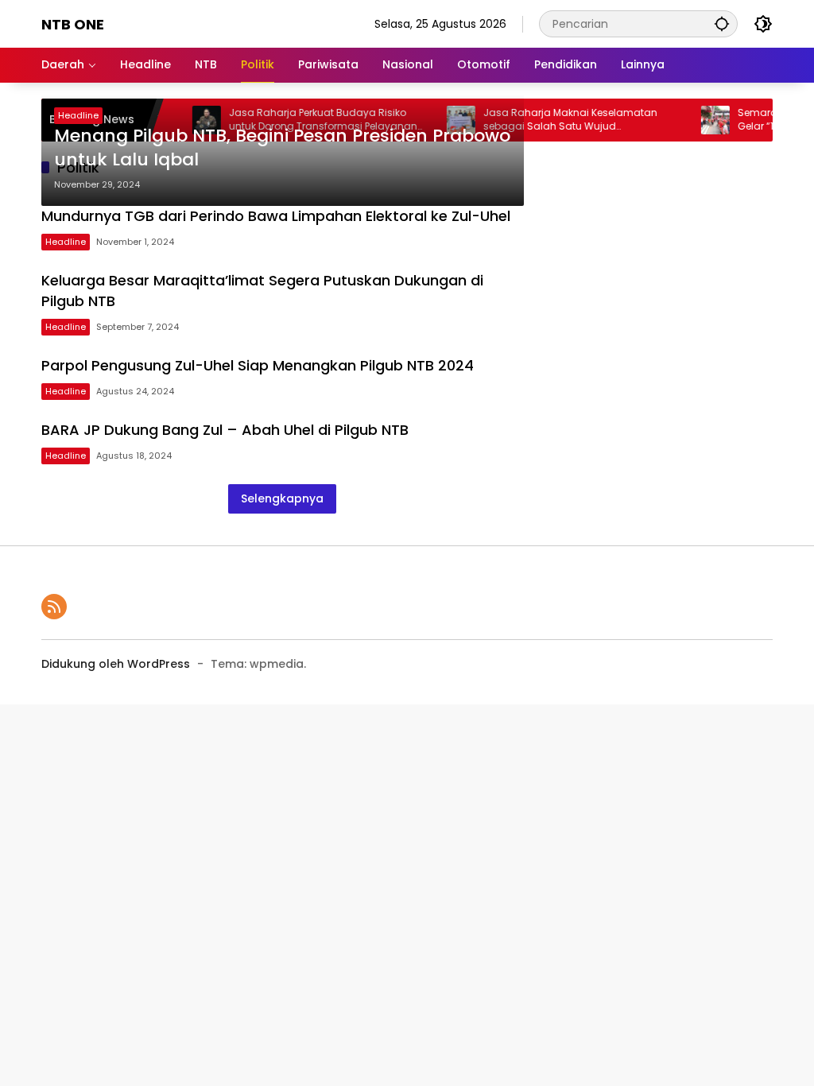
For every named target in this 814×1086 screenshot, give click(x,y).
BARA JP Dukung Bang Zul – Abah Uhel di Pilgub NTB (225, 430)
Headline (78, 115)
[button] (722, 23)
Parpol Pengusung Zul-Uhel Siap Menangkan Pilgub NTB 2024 (257, 365)
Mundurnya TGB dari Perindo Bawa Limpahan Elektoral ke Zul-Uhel (275, 216)
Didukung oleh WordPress (115, 664)
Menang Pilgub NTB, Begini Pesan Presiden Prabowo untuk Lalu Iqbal (282, 148)
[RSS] (54, 606)
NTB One (72, 24)
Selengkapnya (282, 498)
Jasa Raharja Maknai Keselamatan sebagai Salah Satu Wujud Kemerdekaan (557, 120)
